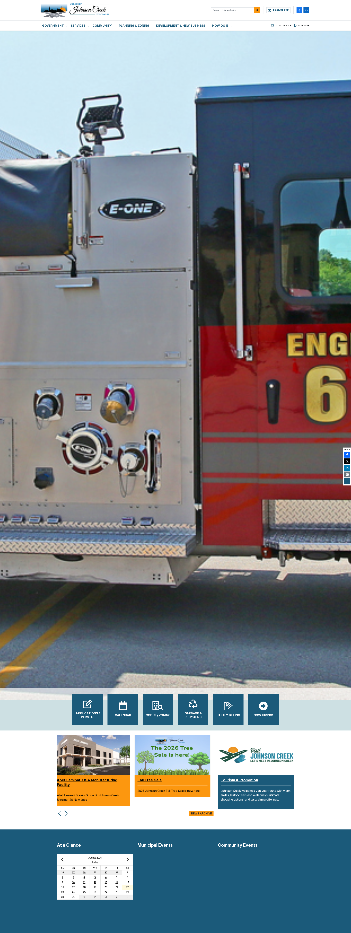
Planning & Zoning (134, 25)
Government (53, 25)
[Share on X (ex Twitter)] (347, 461)
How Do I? (220, 25)
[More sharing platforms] (347, 481)
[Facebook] (299, 10)
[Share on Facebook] (347, 455)
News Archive (201, 813)
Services (78, 25)
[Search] (257, 10)
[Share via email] (347, 474)
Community (103, 25)
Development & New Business (181, 25)
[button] (59, 811)
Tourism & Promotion (239, 780)
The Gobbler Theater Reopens (168, 780)
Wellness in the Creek (79, 780)
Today (95, 862)
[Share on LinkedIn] (347, 468)
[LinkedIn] (306, 10)
